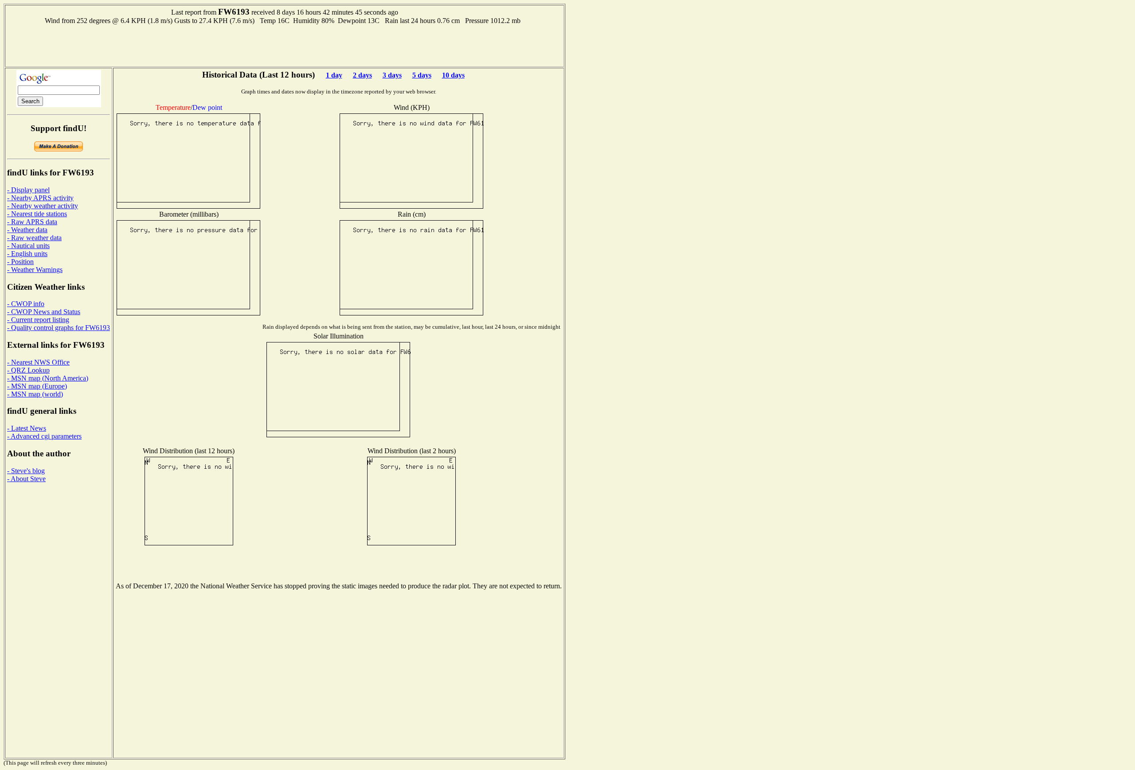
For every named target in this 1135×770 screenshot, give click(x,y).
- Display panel (28, 190)
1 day (334, 75)
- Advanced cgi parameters (44, 436)
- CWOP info (25, 303)
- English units (27, 253)
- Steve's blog (26, 470)
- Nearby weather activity (42, 206)
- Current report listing (38, 319)
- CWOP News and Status (43, 311)
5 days (421, 75)
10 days (453, 75)
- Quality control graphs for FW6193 (58, 327)
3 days (392, 75)
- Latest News (26, 428)
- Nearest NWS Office (38, 362)
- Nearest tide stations (37, 214)
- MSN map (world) (35, 394)
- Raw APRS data (32, 222)
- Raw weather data (34, 237)
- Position (20, 261)
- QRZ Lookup (28, 370)
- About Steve (26, 478)
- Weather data (27, 229)
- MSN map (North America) (47, 378)
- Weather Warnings (35, 269)
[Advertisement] (284, 45)
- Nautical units (28, 245)
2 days (362, 75)
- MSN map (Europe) (37, 386)
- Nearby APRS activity (40, 198)
